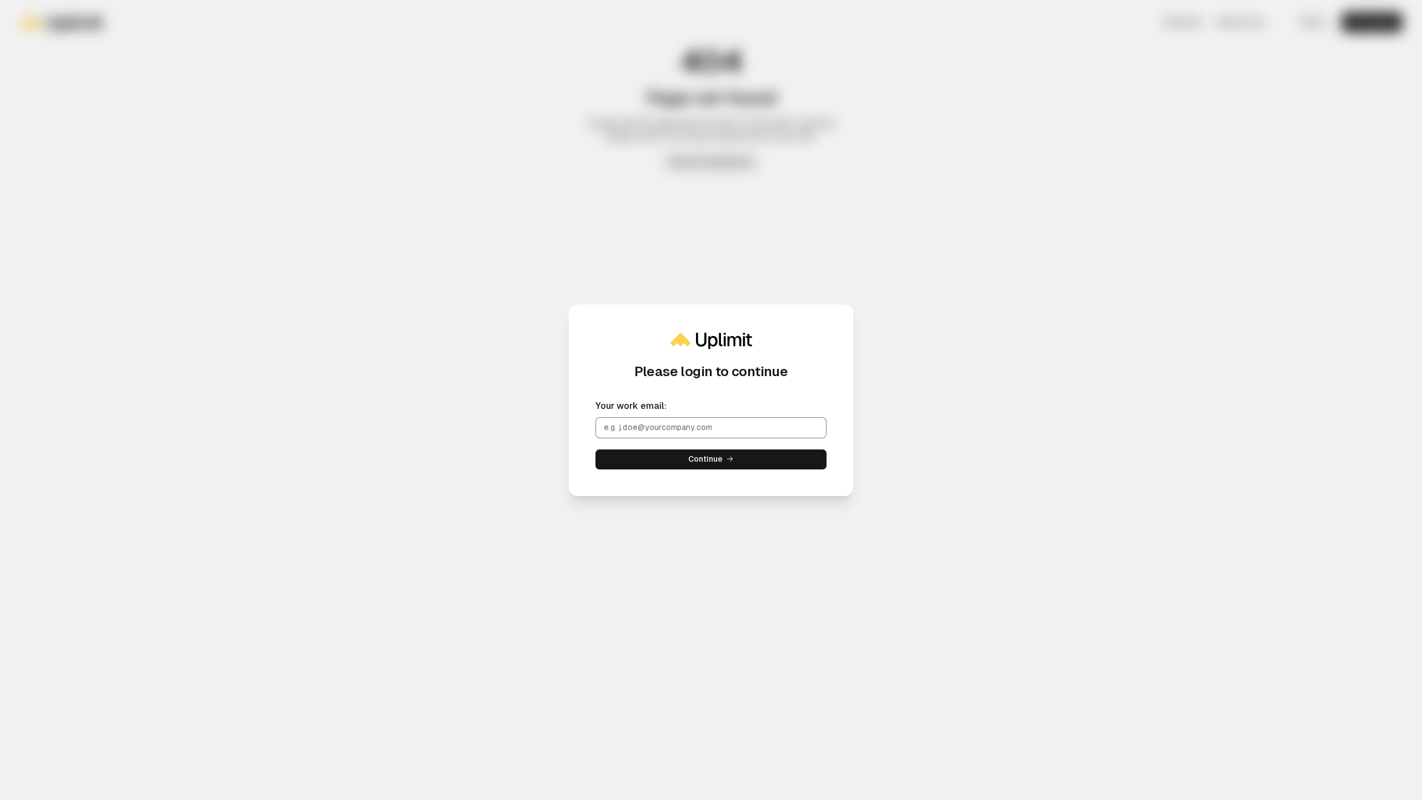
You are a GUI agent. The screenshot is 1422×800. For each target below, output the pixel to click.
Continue (705, 458)
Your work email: (631, 406)
